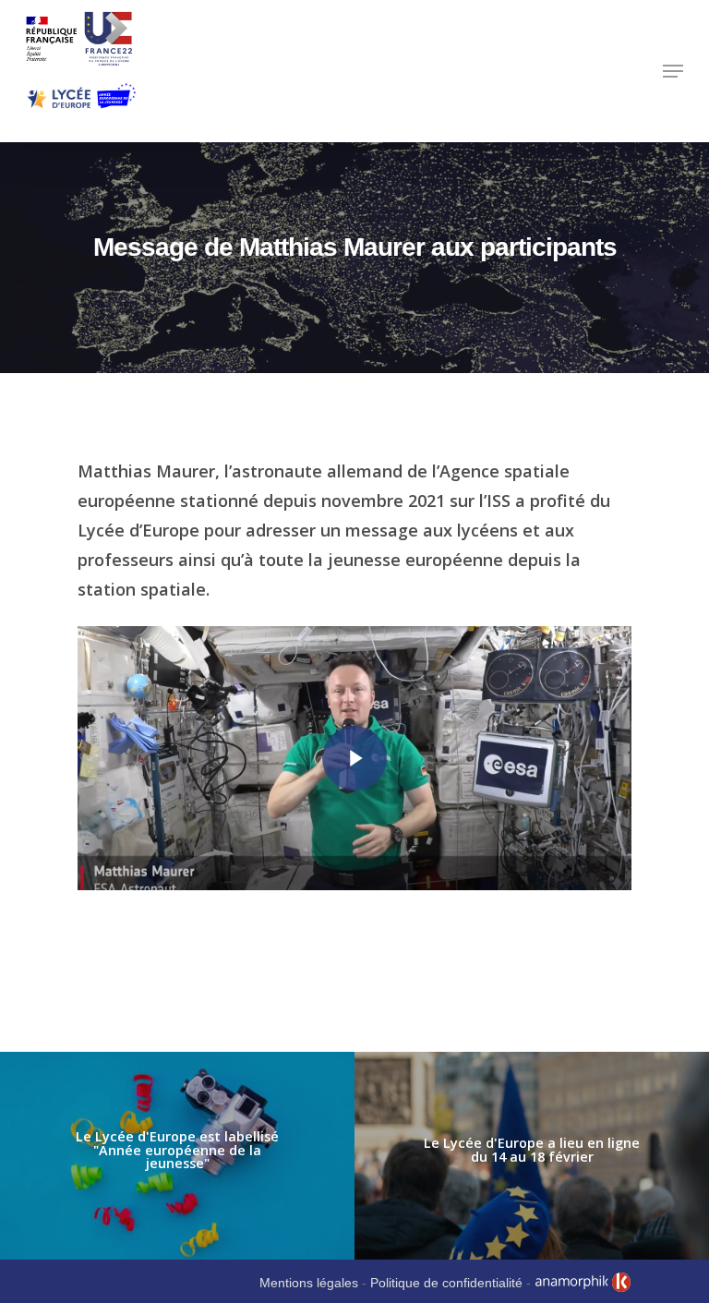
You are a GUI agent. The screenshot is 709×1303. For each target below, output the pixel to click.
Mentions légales (308, 1282)
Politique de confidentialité (446, 1282)
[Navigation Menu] (673, 71)
